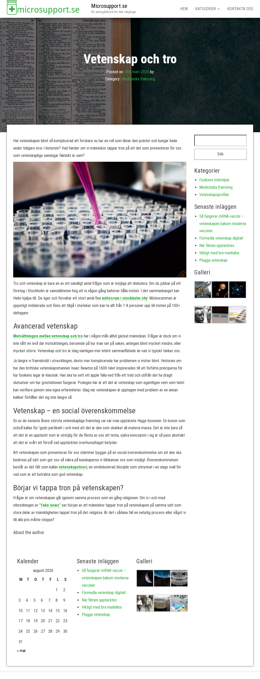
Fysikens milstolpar (214, 180)
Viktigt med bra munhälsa (219, 252)
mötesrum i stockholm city (125, 298)
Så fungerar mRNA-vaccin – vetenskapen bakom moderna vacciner (222, 223)
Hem (184, 8)
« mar (21, 650)
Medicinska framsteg (138, 79)
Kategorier (206, 8)
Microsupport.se (109, 6)
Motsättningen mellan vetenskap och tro (48, 336)
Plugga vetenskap (213, 260)
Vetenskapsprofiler (214, 194)
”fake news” (50, 505)
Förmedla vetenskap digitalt (221, 238)
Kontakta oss (240, 8)
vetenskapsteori (73, 467)
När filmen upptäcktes (216, 245)
